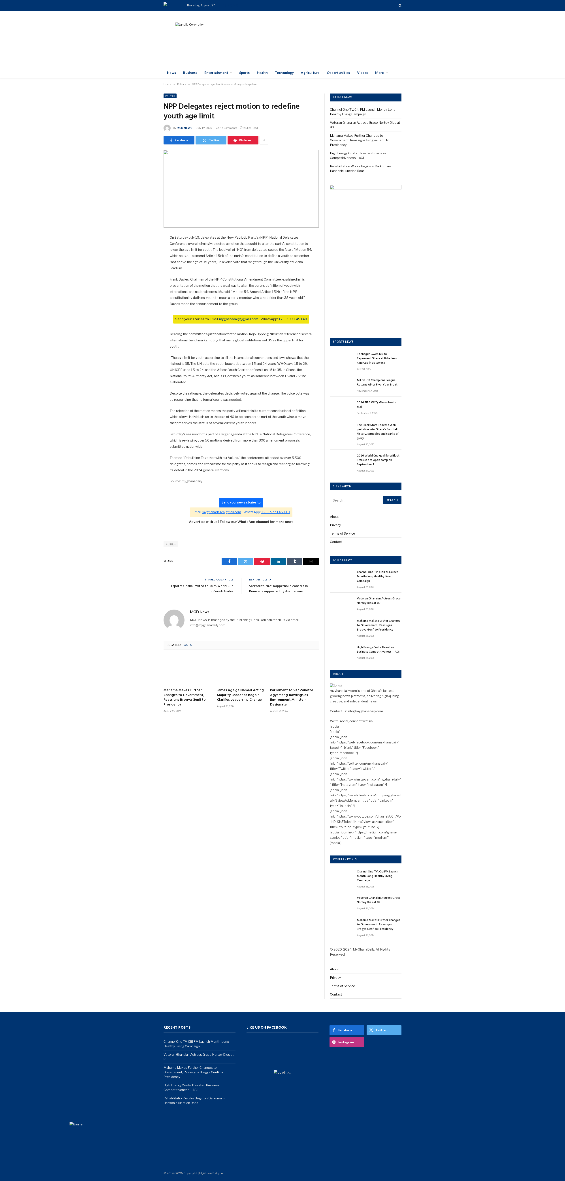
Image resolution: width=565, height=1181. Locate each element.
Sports (244, 73)
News (171, 73)
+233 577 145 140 (293, 319)
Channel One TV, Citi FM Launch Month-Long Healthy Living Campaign (377, 576)
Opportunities (338, 73)
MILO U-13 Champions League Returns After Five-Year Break (377, 382)
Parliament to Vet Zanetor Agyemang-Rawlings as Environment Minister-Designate (291, 697)
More (379, 73)
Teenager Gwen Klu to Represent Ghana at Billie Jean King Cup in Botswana (377, 358)
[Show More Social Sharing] (264, 140)
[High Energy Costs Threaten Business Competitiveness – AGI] (341, 652)
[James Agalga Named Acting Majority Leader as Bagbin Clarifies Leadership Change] (241, 670)
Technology (284, 73)
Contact (336, 542)
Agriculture (310, 73)
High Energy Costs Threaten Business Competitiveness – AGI (378, 649)
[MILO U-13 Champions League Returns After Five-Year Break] (341, 385)
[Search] (399, 6)
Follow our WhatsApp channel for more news (257, 522)
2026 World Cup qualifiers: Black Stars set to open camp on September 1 (378, 460)
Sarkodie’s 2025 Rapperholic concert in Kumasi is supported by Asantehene (278, 589)
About (334, 516)
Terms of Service (342, 533)
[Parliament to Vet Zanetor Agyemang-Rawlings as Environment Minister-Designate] (294, 670)
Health (262, 73)
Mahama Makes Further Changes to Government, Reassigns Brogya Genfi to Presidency (295, 5)
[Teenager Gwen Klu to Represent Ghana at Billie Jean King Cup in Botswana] (341, 359)
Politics (170, 96)
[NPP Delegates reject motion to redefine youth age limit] (241, 189)
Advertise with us (203, 522)
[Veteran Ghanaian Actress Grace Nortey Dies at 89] (341, 603)
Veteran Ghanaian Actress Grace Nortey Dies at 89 (379, 601)
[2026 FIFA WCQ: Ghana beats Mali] (341, 407)
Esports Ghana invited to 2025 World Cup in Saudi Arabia (202, 589)
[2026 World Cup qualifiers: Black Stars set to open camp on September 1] (341, 460)
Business (190, 73)
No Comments (228, 127)
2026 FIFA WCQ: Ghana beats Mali (376, 405)
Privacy (335, 525)
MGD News (184, 127)
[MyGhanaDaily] (169, 5)
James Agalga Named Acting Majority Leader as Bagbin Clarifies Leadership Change (240, 695)
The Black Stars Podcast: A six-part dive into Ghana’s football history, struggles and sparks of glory (378, 432)
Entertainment (216, 73)
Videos (362, 73)
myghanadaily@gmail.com (238, 319)
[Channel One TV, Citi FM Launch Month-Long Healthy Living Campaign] (341, 577)
